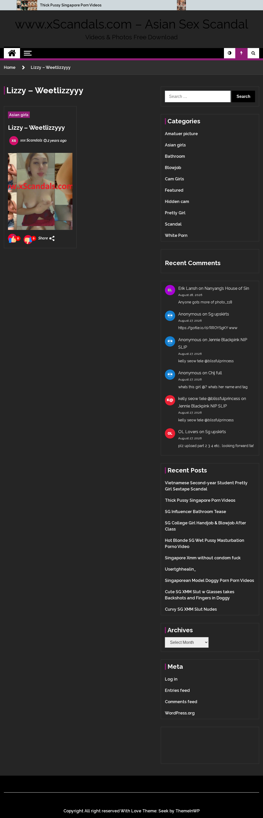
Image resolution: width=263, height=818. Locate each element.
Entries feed (177, 690)
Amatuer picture (181, 133)
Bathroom (175, 156)
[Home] (12, 53)
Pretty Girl (175, 212)
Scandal (173, 224)
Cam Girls (174, 178)
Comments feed (181, 701)
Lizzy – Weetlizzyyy (36, 127)
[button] (229, 53)
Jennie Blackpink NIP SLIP (202, 406)
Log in (171, 679)
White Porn (176, 235)
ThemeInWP (187, 810)
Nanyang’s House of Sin (226, 288)
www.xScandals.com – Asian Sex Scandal (131, 24)
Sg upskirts (218, 314)
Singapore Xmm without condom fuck (203, 557)
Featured (174, 190)
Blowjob (173, 167)
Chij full (215, 372)
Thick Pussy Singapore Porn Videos (70, 5)
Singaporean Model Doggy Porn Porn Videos (209, 580)
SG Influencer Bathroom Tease (195, 511)
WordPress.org (180, 713)
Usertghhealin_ (180, 569)
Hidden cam (177, 201)
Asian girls (19, 115)
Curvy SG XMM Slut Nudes (191, 609)
